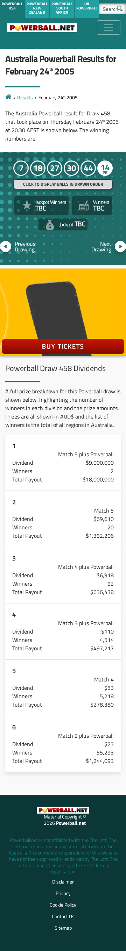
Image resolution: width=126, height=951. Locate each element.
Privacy (63, 893)
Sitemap (63, 927)
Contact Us (63, 916)
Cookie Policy (63, 904)
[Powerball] (8, 97)
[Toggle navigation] (108, 27)
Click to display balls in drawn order (63, 184)
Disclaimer (63, 881)
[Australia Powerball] (42, 27)
